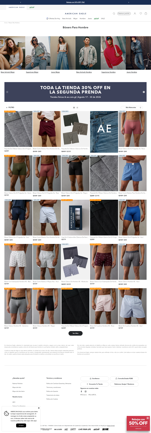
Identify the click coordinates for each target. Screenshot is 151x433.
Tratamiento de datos (52, 395)
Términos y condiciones (53, 387)
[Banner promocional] (104, 132)
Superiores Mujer (32, 72)
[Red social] (81, 391)
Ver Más (75, 333)
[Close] (39, 408)
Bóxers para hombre (14, 22)
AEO (13, 402)
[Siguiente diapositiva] (128, 2)
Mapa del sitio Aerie (18, 391)
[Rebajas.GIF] (138, 423)
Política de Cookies (52, 399)
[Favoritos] (140, 13)
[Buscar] (114, 13)
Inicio (5, 22)
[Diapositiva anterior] (20, 2)
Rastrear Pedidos (17, 383)
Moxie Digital (111, 425)
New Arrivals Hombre (84, 72)
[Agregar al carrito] (7, 145)
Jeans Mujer (55, 72)
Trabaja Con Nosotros (18, 406)
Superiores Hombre (108, 72)
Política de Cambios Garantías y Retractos (58, 383)
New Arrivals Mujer (8, 72)
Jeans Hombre (132, 72)
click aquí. (34, 421)
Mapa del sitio (16, 387)
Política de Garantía (52, 391)
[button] (132, 107)
